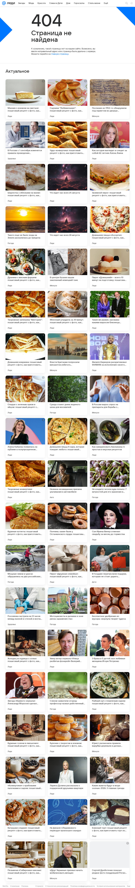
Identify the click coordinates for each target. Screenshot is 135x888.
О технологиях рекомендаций (56, 886)
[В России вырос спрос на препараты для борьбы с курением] (109, 395)
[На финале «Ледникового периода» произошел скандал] (67, 819)
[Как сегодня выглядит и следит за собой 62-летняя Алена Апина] (109, 141)
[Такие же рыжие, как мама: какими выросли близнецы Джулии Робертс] (109, 311)
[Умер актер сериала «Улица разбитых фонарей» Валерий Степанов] (67, 649)
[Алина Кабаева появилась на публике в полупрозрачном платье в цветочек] (25, 438)
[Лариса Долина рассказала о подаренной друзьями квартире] (67, 776)
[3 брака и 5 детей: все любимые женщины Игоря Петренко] (109, 649)
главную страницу (59, 54)
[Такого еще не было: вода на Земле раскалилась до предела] (25, 226)
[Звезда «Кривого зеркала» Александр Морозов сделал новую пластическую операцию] (25, 692)
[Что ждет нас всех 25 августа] (67, 184)
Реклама (24, 886)
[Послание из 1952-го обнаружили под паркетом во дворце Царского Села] (109, 99)
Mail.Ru (5, 886)
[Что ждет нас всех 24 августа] (67, 226)
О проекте (39, 886)
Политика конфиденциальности (82, 886)
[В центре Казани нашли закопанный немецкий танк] (67, 268)
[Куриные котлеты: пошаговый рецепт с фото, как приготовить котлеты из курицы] (25, 522)
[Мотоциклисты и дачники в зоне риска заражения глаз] (67, 607)
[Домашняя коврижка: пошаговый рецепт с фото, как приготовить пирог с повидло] (25, 353)
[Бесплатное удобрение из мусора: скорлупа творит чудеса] (109, 607)
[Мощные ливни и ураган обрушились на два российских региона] (25, 565)
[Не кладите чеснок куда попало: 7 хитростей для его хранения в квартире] (109, 480)
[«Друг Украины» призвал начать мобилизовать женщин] (67, 861)
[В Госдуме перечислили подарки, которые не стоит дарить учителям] (109, 565)
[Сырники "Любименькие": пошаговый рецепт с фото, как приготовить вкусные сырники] (67, 99)
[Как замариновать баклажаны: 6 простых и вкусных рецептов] (109, 438)
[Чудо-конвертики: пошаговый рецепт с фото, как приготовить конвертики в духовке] (67, 141)
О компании (14, 886)
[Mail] (4, 3)
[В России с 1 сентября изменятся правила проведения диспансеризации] (25, 141)
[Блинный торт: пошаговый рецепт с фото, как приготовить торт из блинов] (109, 819)
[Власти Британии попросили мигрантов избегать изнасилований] (67, 353)
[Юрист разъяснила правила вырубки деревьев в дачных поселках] (109, 734)
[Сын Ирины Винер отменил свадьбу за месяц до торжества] (109, 522)
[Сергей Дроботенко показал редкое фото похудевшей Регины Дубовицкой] (109, 861)
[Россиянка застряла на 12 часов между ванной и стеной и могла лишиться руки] (25, 607)
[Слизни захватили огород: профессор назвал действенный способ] (67, 692)
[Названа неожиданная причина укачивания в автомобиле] (67, 480)
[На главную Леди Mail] (10, 3)
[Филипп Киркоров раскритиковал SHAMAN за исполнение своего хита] (109, 353)
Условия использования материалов (111, 886)
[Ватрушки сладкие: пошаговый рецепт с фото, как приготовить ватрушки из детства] (25, 819)
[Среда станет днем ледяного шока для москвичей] (67, 395)
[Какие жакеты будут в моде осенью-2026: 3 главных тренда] (109, 776)
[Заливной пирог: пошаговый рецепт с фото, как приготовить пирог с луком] (109, 184)
